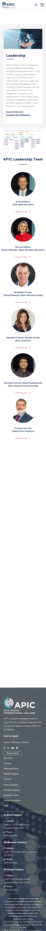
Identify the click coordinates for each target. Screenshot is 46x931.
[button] (23, 212)
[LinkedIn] (17, 748)
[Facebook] (4, 748)
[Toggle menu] (42, 4)
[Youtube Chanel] (13, 748)
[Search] (35, 4)
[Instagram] (8, 748)
